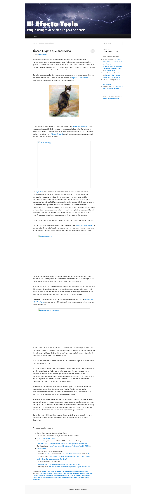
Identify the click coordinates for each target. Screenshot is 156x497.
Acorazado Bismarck (46, 473)
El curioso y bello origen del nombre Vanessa (112, 61)
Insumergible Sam (59, 475)
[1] (88, 454)
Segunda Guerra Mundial (79, 77)
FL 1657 (47, 454)
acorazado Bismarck (80, 126)
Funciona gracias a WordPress (78, 490)
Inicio (35, 36)
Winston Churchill (57, 134)
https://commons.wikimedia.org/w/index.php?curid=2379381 (69, 456)
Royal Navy (39, 192)
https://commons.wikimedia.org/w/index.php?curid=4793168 (69, 446)
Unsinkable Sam (67, 477)
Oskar (72, 475)
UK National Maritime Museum (52, 477)
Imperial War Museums (71, 454)
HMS (42, 448)
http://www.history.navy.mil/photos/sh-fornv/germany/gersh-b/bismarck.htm (63, 443)
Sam (83, 475)
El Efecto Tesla (110, 71)
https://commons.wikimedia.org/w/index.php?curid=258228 (69, 467)
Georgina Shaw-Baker (47, 472)
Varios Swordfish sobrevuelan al (51, 459)
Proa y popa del (46, 438)
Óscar (67, 475)
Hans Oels (58, 472)
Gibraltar (69, 473)
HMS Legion (49, 475)
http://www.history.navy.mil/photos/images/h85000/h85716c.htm (59, 464)
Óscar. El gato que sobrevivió (52, 51)
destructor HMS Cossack (84, 225)
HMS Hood (42, 475)
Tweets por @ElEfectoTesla (111, 98)
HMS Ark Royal (84, 473)
